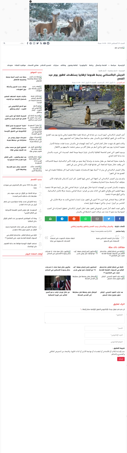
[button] (30, 1)
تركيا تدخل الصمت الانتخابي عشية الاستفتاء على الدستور (107, 239)
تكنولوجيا (83, 65)
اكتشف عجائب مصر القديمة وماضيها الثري (16, 168)
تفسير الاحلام (45, 65)
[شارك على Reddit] (74, 218)
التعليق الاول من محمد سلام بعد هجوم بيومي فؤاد (15, 148)
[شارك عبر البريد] (97, 218)
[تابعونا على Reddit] (48, 43)
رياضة (91, 65)
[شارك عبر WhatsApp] (85, 218)
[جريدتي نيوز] (63, 54)
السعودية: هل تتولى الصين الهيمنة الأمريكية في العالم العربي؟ (21, 211)
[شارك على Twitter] (109, 218)
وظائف (63, 65)
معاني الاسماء (33, 65)
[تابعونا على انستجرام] (34, 43)
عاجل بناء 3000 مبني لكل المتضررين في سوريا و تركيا (20, 186)
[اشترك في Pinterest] (30, 43)
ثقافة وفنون (73, 65)
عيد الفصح (93, 226)
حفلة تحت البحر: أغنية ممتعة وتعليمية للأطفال (16, 78)
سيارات (56, 65)
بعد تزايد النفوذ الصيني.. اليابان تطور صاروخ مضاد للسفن (111, 293)
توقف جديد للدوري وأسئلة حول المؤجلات (16, 88)
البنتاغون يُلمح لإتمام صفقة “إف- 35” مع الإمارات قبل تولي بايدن (84, 268)
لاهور (85, 226)
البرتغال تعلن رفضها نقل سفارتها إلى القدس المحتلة (85, 293)
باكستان (102, 226)
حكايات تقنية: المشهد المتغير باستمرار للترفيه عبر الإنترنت (15, 98)
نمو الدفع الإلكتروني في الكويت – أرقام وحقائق (17, 107)
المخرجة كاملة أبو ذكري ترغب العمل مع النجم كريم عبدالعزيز (15, 117)
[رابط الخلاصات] (41, 43)
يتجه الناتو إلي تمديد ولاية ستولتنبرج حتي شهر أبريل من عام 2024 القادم (20, 203)
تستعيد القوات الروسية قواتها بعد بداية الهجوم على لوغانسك (20, 245)
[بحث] (4, 43)
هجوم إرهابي (76, 226)
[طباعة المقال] (50, 218)
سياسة (113, 65)
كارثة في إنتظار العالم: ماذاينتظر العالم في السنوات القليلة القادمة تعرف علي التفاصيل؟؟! (111, 270)
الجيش (109, 226)
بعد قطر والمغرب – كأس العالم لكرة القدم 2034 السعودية (15, 158)
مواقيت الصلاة (20, 65)
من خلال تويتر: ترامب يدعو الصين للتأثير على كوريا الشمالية (58, 293)
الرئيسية (121, 65)
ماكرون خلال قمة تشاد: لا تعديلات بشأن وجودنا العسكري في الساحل (57, 268)
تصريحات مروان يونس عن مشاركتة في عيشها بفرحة (16, 139)
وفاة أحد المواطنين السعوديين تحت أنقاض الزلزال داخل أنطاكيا (20, 220)
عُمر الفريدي (121, 82)
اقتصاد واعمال (101, 65)
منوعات (10, 65)
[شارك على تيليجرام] (62, 218)
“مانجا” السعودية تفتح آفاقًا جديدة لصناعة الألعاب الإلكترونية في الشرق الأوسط (15, 128)
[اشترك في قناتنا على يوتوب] (44, 43)
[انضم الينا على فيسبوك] (27, 43)
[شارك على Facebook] (120, 218)
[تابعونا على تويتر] (37, 43)
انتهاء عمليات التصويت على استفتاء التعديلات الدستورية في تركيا (62, 239)
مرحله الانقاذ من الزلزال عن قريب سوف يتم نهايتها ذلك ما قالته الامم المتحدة (22, 195)
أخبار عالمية (102, 70)
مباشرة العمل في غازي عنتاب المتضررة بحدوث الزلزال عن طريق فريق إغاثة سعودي (21, 228)
